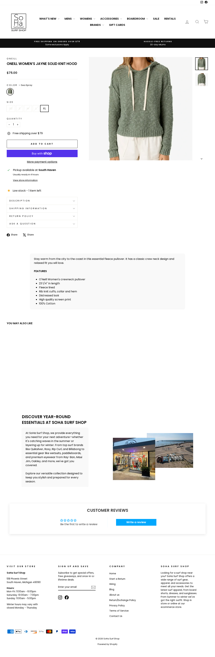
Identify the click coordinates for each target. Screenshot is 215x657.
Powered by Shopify (107, 644)
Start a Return (117, 579)
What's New (48, 19)
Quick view (31, 377)
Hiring (112, 584)
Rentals (170, 19)
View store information (25, 180)
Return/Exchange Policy (122, 600)
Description (19, 200)
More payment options (42, 162)
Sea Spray (10, 91)
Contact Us (115, 616)
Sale (156, 19)
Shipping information (28, 208)
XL (44, 108)
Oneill (12, 58)
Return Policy (21, 216)
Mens (68, 19)
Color (19, 85)
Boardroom (136, 19)
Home (112, 573)
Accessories (109, 19)
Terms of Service (119, 610)
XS (10, 108)
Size (10, 102)
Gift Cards (117, 25)
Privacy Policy (117, 605)
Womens (86, 19)
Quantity (14, 118)
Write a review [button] (136, 522)
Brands (95, 25)
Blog (111, 589)
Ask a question (22, 223)
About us (114, 594)
